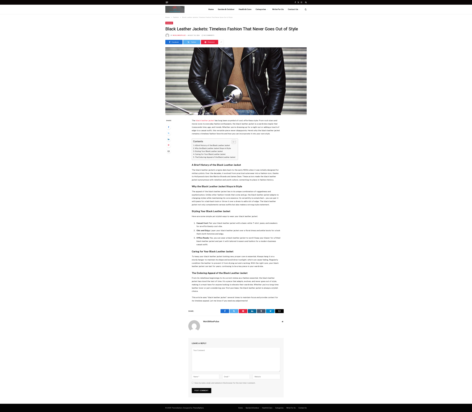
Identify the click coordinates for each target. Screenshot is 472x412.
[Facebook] (168, 127)
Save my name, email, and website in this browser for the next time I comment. (224, 383)
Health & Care (245, 9)
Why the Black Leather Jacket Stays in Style (213, 148)
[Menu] (167, 2)
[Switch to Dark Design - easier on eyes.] (305, 9)
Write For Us (278, 9)
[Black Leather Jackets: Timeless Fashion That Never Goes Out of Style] (236, 81)
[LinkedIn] (168, 139)
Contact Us (293, 9)
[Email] (168, 151)
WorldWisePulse (179, 35)
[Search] (306, 2)
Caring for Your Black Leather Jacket (210, 154)
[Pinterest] (168, 145)
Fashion (169, 23)
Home (211, 9)
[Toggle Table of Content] (232, 142)
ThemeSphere (198, 408)
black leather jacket (205, 120)
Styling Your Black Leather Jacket (209, 151)
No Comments (209, 35)
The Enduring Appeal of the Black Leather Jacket (215, 157)
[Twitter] (168, 133)
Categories (261, 9)
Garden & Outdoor (226, 9)
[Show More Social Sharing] (221, 42)
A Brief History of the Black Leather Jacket (212, 145)
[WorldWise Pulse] (174, 9)
